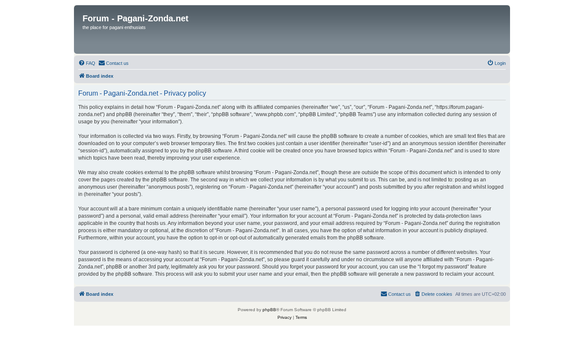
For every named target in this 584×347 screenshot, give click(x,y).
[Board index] (292, 29)
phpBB (269, 309)
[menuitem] (86, 63)
